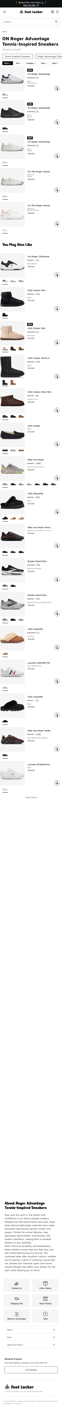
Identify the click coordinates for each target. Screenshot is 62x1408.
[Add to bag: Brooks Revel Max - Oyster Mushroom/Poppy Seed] (57, 613)
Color (43, 63)
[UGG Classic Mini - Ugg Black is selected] (5, 315)
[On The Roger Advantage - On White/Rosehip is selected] (5, 230)
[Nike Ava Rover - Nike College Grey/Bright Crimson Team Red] (37, 484)
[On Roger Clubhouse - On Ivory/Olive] (21, 281)
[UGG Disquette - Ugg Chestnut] (13, 518)
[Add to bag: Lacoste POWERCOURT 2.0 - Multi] (57, 783)
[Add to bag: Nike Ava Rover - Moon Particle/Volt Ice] (57, 478)
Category (30, 63)
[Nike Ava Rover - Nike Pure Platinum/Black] (29, 484)
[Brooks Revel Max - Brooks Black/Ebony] (13, 586)
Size (17, 63)
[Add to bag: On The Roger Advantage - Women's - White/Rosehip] (57, 224)
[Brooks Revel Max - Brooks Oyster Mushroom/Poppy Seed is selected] (5, 620)
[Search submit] (56, 21)
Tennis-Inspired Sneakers (17, 56)
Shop (9, 1337)
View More (31, 797)
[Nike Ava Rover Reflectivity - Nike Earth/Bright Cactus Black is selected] (5, 755)
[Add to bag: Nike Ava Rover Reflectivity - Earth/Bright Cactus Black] (57, 749)
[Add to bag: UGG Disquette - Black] (57, 512)
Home (4, 32)
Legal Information (15, 1344)
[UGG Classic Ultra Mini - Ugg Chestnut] (21, 416)
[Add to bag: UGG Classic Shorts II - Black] (57, 376)
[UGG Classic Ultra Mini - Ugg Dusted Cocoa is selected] (5, 416)
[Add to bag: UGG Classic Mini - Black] (57, 308)
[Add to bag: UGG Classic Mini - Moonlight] (57, 342)
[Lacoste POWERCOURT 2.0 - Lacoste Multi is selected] (5, 789)
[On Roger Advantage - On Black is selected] (5, 128)
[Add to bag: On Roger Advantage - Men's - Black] (57, 122)
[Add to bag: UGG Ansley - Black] (57, 444)
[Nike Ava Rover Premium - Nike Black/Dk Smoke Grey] (21, 552)
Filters (6, 63)
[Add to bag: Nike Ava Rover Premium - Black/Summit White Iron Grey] (57, 546)
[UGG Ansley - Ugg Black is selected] (5, 450)
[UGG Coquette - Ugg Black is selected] (5, 721)
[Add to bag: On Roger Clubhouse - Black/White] (57, 275)
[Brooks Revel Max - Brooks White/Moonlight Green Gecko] (21, 620)
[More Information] (37, 5)
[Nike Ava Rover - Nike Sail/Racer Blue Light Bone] (21, 484)
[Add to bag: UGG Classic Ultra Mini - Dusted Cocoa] (57, 410)
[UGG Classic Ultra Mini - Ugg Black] (13, 416)
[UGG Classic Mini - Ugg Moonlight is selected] (5, 349)
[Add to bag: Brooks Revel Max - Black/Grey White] (57, 579)
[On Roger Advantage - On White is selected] (5, 162)
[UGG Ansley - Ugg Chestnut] (21, 450)
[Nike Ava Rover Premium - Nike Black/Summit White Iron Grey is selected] (5, 552)
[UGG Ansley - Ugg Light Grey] (13, 450)
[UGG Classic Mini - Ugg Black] (13, 349)
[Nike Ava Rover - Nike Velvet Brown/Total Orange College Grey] (13, 484)
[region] (31, 4)
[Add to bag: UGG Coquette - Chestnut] (57, 647)
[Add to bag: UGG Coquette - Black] (57, 715)
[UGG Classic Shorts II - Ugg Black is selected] (5, 383)
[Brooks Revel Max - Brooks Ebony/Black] (13, 620)
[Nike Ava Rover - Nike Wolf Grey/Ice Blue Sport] (54, 484)
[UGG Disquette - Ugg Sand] (21, 518)
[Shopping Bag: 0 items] (57, 11)
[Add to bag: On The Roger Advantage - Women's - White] (57, 190)
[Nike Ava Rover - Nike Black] (45, 484)
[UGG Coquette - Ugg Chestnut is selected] (5, 654)
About (9, 1329)
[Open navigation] (10, 11)
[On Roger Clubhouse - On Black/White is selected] (5, 281)
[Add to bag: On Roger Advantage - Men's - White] (57, 156)
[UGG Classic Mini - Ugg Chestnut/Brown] (21, 349)
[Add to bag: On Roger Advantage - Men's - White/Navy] (57, 88)
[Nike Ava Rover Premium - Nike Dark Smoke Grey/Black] (13, 552)
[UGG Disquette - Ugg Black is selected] (5, 518)
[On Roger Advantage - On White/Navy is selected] (5, 95)
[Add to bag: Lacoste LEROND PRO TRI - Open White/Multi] (57, 681)
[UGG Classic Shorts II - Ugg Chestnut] (13, 383)
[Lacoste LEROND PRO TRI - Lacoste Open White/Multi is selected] (5, 687)
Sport (54, 63)
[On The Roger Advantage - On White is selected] (5, 196)
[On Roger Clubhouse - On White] (13, 281)
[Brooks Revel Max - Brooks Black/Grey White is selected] (5, 586)
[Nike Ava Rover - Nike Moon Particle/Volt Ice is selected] (5, 484)
